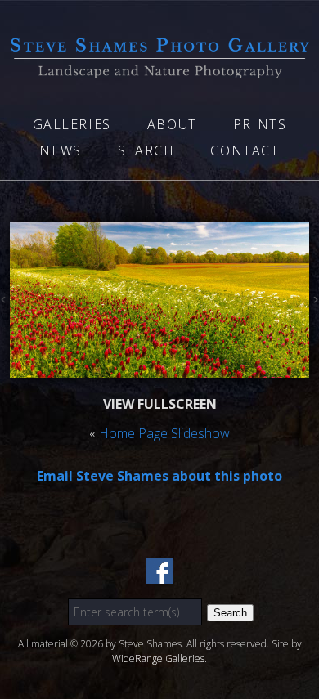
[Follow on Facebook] (159, 574)
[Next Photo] (314, 302)
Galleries (72, 124)
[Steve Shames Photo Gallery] (159, 69)
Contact (244, 150)
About (172, 124)
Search (146, 150)
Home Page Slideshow (164, 433)
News (60, 150)
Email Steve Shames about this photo (159, 476)
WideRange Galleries (158, 658)
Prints (260, 124)
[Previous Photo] (5, 302)
